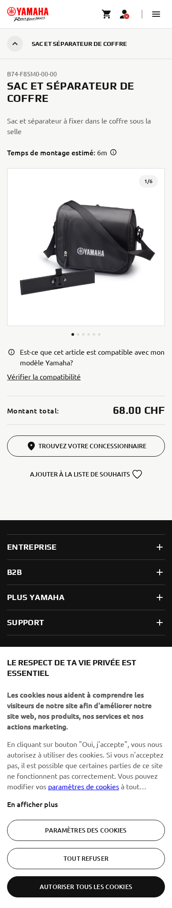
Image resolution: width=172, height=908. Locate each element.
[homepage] (28, 14)
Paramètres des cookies (86, 830)
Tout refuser (86, 858)
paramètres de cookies (83, 786)
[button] (156, 14)
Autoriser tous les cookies (86, 886)
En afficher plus (32, 804)
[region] (86, 777)
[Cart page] (106, 14)
